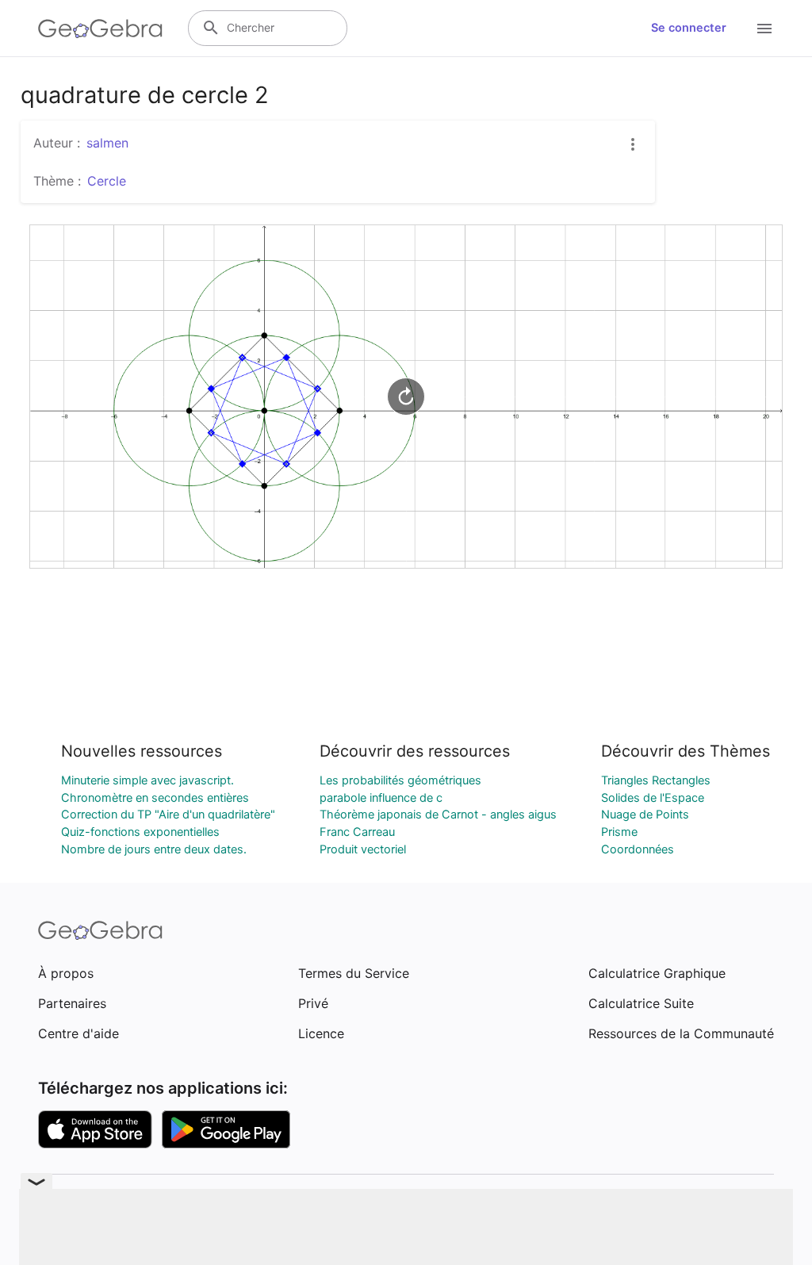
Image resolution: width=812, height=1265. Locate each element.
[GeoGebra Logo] (100, 28)
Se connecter (688, 28)
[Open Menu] (764, 28)
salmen (107, 143)
